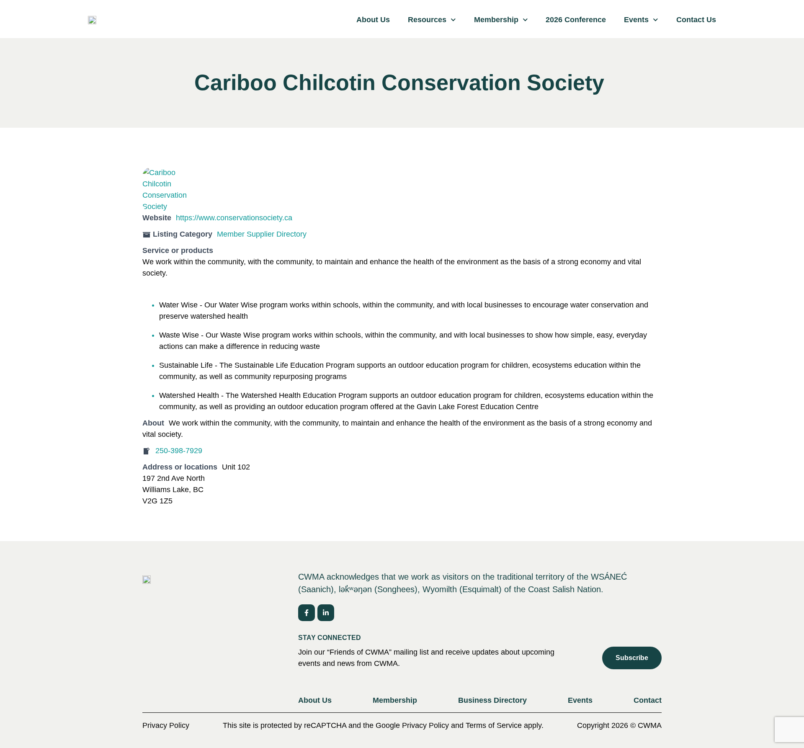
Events (636, 19)
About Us (373, 19)
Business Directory (492, 700)
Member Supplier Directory (262, 234)
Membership (496, 19)
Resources (427, 19)
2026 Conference (576, 19)
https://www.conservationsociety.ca (234, 218)
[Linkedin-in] (325, 612)
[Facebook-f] (306, 612)
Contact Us (696, 19)
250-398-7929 (178, 450)
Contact (648, 700)
